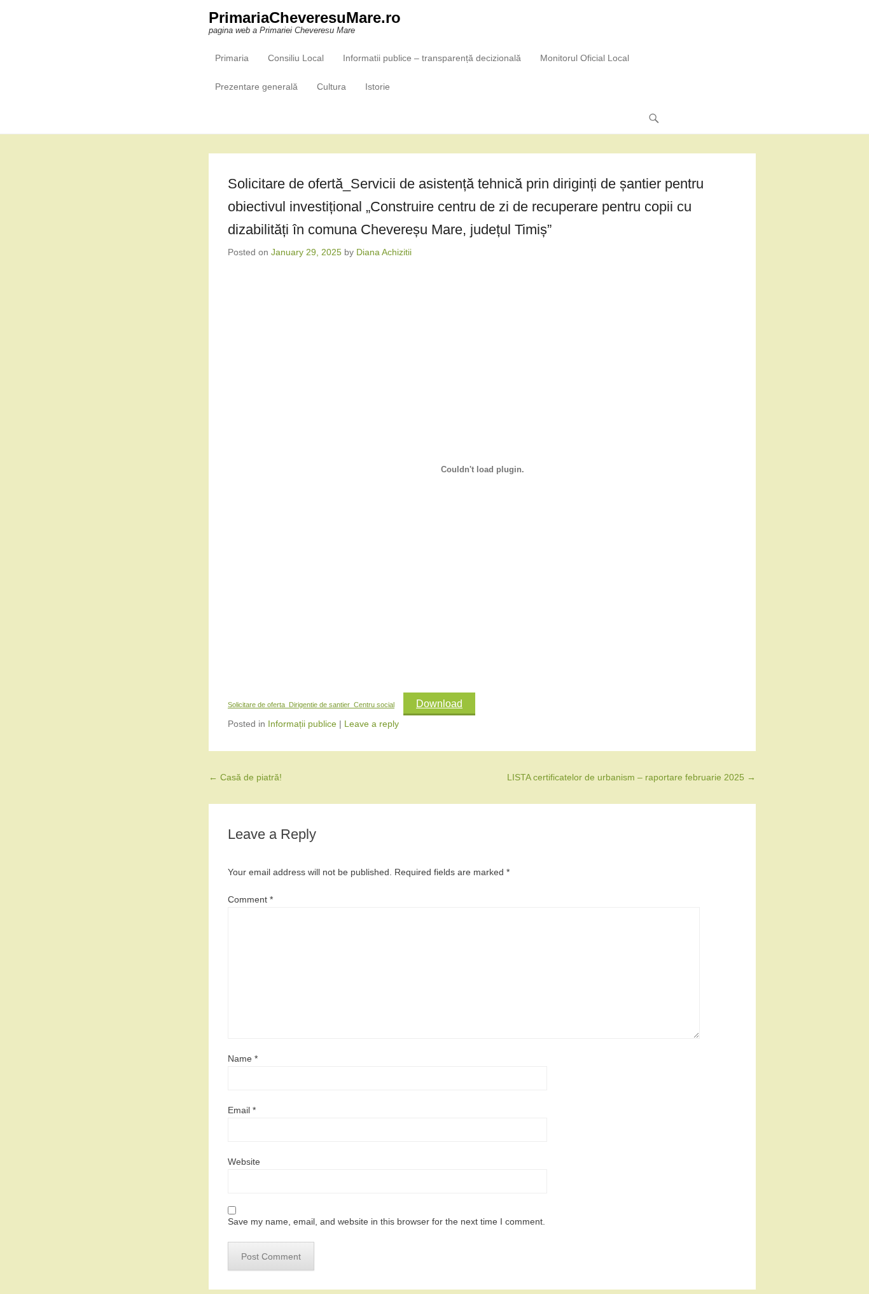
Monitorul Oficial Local (584, 58)
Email (242, 1110)
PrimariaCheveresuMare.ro (305, 17)
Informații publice (302, 724)
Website (244, 1162)
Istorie (377, 86)
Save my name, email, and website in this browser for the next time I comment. (386, 1221)
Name (243, 1058)
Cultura (331, 86)
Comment (250, 899)
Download (439, 703)
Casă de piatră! (245, 777)
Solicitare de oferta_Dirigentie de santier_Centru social (311, 704)
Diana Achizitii (384, 252)
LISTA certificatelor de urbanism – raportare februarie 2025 (631, 777)
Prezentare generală (256, 86)
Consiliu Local (296, 58)
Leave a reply (371, 724)
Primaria (232, 58)
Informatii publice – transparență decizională (432, 58)
